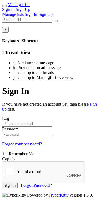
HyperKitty (59, 195)
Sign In (9, 9)
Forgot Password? (36, 185)
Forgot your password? (22, 144)
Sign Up (23, 9)
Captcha (9, 158)
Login (7, 118)
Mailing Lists (19, 4)
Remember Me (21, 154)
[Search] (56, 21)
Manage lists (13, 14)
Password (10, 129)
